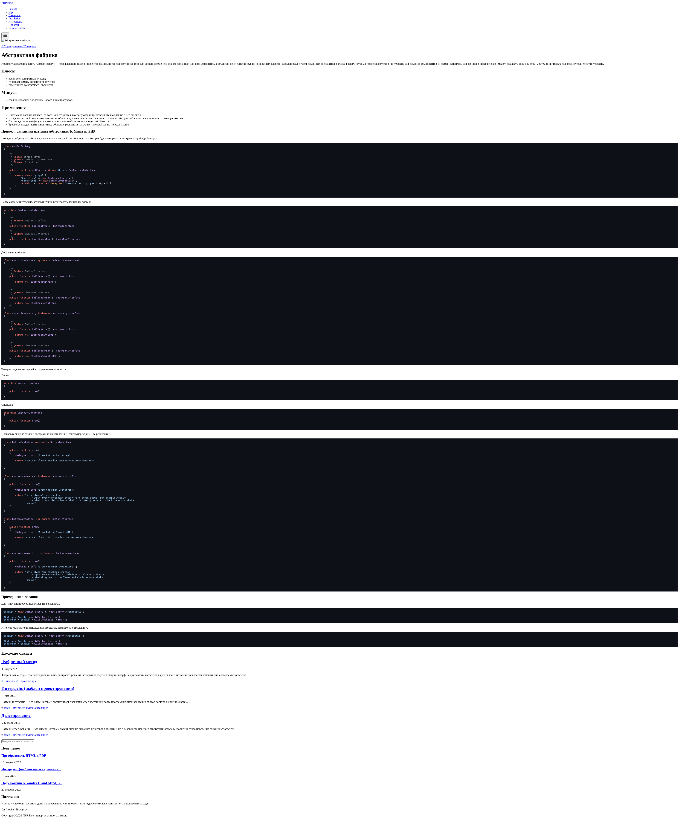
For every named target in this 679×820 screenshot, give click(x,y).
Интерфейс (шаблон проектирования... (31, 769)
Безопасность (16, 28)
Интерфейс (15, 21)
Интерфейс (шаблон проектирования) (37, 688)
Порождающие (11, 46)
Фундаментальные (35, 707)
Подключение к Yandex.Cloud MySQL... (31, 783)
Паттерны (14, 15)
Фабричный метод (19, 661)
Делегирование (16, 715)
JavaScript (14, 18)
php (10, 12)
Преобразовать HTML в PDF (23, 755)
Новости (13, 24)
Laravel (12, 8)
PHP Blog (7, 2)
